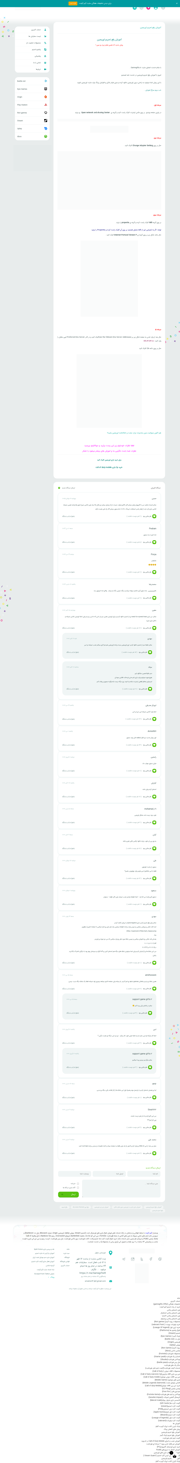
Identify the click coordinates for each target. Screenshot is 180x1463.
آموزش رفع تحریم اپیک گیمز (170, 1435)
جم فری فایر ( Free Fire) (171, 1391)
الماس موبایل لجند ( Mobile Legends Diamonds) (161, 1382)
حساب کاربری (36, 29)
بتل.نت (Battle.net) (172, 1339)
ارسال (73, 1194)
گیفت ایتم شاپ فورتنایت (171, 1438)
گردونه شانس (50, 1265)
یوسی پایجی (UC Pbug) (171, 1388)
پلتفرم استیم (36, 49)
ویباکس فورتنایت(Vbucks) (170, 1359)
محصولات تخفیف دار (33, 43)
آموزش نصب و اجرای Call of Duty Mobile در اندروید (160, 1441)
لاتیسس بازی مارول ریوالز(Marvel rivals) (165, 1400)
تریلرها (38, 69)
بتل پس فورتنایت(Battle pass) (168, 1362)
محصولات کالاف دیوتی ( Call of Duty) (166, 1371)
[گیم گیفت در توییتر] (142, 1259)
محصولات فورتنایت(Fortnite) (169, 1353)
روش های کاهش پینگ (172, 1429)
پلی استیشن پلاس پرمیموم (170, 1318)
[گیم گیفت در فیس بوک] (151, 1259)
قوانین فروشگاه (64, 1261)
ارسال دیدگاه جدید (67, 488)
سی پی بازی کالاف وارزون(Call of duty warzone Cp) (160, 1374)
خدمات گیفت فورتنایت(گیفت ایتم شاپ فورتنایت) (162, 1368)
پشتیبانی (38, 56)
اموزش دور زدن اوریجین (101, 1207)
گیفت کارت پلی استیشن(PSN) (169, 1409)
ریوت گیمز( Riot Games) (170, 1347)
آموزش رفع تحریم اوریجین (153, 1207)
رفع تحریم (64, 1207)
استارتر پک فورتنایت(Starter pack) (167, 1356)
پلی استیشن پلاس (173, 1310)
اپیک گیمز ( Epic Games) (170, 1336)
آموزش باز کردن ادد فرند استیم (44, 1253)
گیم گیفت (148, 1233)
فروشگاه (66, 1257)
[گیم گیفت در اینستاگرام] (132, 1259)
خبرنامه (73, 1183)
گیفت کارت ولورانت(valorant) (169, 1420)
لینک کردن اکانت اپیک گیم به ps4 (168, 1426)
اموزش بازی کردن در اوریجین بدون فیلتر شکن (127, 1207)
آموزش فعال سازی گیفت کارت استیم (42, 1261)
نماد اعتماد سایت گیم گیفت (45, 1269)
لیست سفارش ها (35, 36)
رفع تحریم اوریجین (157, 1210)
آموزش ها (176, 1423)
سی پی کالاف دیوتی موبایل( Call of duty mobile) (161, 1377)
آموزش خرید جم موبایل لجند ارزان (43, 1257)
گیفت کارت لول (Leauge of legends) (166, 1417)
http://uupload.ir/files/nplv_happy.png (141, 931)
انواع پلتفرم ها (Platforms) (170, 1330)
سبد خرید (66, 1253)
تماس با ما (37, 62)
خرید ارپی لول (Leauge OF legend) (166, 1327)
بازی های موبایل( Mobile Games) (167, 1379)
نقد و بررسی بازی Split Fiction (44, 1249)
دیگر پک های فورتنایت (172, 1365)
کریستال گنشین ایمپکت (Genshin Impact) (164, 1397)
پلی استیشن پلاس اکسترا (171, 1315)
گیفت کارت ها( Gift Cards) (170, 1403)
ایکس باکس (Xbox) (172, 1350)
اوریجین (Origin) (174, 1342)
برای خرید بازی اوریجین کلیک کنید (109, 460)
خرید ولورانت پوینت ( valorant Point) (166, 1324)
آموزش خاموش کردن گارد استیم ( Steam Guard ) (161, 1455)
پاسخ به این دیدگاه (68, 516)
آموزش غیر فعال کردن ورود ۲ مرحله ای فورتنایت (163, 1444)
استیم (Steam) (174, 1333)
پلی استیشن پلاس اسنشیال (170, 1313)
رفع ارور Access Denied (81, 1207)
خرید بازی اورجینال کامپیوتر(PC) (168, 1446)
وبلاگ (52, 1277)
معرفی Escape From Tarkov (44, 1273)
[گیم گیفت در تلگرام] (123, 1259)
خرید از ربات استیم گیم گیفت (170, 1307)
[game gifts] (28, 7)
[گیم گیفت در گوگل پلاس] (160, 1259)
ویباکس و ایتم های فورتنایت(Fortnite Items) (163, 1394)
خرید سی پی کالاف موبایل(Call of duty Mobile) (162, 1385)
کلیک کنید (73, 3)
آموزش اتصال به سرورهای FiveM (168, 1449)
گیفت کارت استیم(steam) (170, 1406)
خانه (68, 1249)
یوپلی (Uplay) (175, 1345)
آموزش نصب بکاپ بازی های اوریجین (167, 1452)
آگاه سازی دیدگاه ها (69, 1187)
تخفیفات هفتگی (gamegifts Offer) (166, 1304)
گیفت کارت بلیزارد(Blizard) (170, 1414)
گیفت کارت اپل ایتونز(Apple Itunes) (167, 1412)
